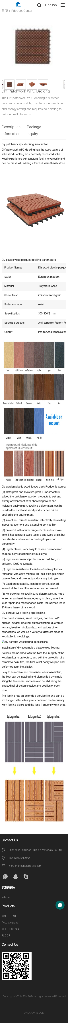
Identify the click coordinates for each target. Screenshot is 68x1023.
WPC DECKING (10, 929)
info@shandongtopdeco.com (25, 866)
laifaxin (6, 897)
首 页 (5, 11)
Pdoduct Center (21, 11)
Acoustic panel (10, 923)
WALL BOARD (10, 916)
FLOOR (6, 936)
